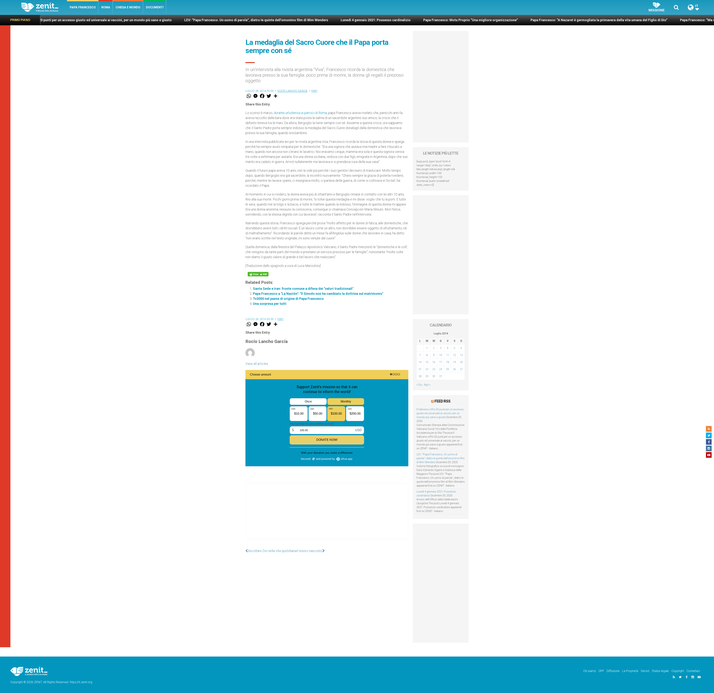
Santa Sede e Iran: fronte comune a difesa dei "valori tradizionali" (303, 289)
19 (454, 362)
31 (440, 376)
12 (454, 355)
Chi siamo (589, 671)
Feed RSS (442, 401)
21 (420, 369)
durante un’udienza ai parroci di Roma (300, 113)
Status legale (660, 671)
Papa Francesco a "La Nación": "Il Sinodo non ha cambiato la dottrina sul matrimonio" (318, 294)
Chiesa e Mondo (128, 7)
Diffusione (613, 671)
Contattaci (693, 671)
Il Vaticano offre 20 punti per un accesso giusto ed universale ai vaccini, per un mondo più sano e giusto (440, 413)
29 (426, 376)
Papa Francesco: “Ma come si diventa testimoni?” (635, 20)
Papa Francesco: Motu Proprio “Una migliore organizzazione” (387, 20)
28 (420, 376)
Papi (314, 90)
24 (440, 369)
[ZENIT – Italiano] (44, 7)
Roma (105, 7)
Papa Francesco (83, 7)
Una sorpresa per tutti (269, 304)
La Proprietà (630, 671)
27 (461, 369)
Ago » (427, 384)
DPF (601, 671)
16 (433, 362)
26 (454, 369)
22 (426, 369)
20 (461, 362)
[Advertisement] (326, 515)
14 (420, 362)
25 (447, 369)
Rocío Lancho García (293, 90)
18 (447, 362)
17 (440, 362)
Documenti (154, 7)
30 (433, 376)
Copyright (677, 671)
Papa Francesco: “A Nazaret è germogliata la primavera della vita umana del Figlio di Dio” (516, 20)
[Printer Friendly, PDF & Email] (258, 274)
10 (440, 355)
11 (447, 355)
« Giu (419, 384)
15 (426, 362)
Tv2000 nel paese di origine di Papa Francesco (288, 299)
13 (461, 355)
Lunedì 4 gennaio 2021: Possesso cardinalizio (293, 20)
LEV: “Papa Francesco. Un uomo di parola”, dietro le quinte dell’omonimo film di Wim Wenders (173, 20)
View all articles (256, 364)
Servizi (645, 671)
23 (433, 369)
